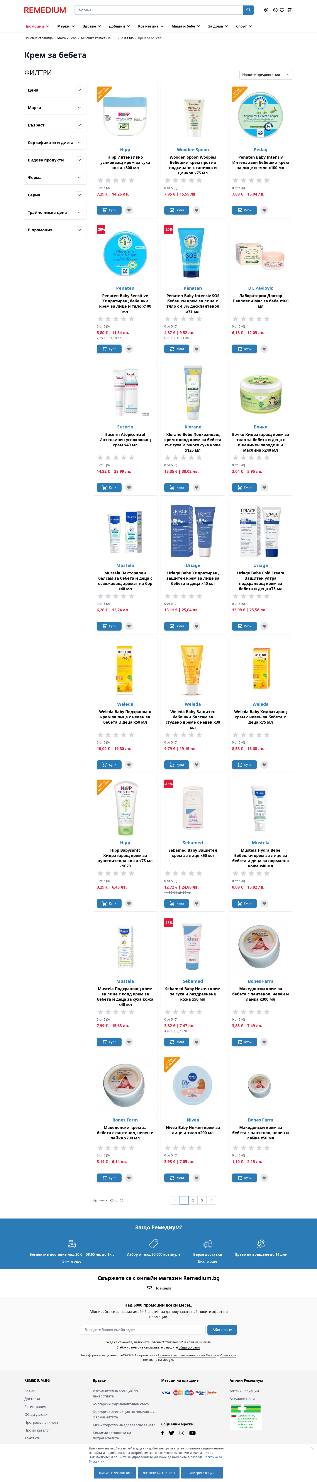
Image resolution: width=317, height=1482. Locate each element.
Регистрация (35, 1406)
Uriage (193, 565)
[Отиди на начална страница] (45, 10)
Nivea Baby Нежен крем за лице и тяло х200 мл (193, 1130)
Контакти (32, 1438)
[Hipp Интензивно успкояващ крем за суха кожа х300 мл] (125, 115)
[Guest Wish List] (281, 10)
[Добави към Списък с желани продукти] (129, 210)
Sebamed (193, 843)
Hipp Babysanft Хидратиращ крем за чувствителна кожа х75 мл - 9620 (125, 858)
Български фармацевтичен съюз (121, 1404)
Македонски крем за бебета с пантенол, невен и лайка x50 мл (260, 1133)
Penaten (125, 288)
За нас (29, 1390)
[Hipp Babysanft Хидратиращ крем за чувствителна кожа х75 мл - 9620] (125, 808)
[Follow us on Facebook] (162, 1433)
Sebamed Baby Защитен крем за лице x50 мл (192, 853)
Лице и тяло (124, 38)
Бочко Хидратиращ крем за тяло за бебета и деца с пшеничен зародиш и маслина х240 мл (260, 442)
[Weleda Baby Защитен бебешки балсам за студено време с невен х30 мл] (193, 670)
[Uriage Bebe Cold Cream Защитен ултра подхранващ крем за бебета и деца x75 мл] (260, 531)
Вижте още (71, 1261)
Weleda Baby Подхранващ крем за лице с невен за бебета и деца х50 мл (125, 717)
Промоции (34, 26)
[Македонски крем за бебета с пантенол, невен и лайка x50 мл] (260, 1085)
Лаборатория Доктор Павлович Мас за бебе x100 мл (260, 301)
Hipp (125, 150)
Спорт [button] (241, 26)
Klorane (193, 427)
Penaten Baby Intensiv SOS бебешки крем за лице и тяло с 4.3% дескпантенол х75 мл (192, 303)
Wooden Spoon (193, 150)
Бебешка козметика (96, 38)
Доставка (32, 1398)
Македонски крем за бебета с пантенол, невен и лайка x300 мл (260, 994)
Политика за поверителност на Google (187, 1355)
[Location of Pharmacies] (266, 10)
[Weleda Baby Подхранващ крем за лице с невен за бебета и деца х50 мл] (125, 670)
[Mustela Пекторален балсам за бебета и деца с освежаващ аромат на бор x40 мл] (125, 531)
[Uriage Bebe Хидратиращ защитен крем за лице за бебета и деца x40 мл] (193, 531)
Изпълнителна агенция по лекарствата (115, 1393)
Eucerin (125, 427)
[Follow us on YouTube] (192, 1433)
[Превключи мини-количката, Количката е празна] (289, 10)
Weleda (125, 704)
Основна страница (38, 38)
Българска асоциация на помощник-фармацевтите (124, 1414)
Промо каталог (37, 1430)
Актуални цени (242, 1398)
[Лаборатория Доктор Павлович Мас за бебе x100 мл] (260, 254)
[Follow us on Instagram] (182, 1433)
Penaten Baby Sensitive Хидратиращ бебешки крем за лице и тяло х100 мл (125, 303)
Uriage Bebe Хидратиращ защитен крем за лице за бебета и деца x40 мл (192, 578)
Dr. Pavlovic (260, 288)
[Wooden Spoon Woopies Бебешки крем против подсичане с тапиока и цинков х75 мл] (193, 115)
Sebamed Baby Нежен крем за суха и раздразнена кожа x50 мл (192, 994)
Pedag (261, 150)
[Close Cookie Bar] (312, 1448)
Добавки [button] (117, 26)
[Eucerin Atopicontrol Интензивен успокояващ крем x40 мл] (125, 392)
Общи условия (36, 1414)
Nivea (193, 1120)
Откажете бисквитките (158, 1473)
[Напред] (211, 1200)
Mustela (125, 565)
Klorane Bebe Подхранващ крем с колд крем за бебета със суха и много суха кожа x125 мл (192, 442)
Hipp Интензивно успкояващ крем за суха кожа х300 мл (125, 162)
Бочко (260, 427)
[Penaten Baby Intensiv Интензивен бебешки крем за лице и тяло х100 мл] (260, 115)
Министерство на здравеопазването (124, 1425)
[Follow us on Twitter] (171, 1433)
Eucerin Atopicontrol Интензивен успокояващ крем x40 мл (125, 439)
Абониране (222, 1329)
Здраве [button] (89, 26)
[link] (175, 1200)
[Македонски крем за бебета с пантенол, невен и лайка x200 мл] (125, 1085)
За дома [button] (215, 26)
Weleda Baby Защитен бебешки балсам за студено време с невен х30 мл (193, 719)
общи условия (189, 1347)
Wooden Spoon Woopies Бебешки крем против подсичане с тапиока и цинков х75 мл (193, 164)
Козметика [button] (148, 26)
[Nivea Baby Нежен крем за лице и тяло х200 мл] (193, 1085)
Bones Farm (260, 981)
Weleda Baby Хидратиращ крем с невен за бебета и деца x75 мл (260, 717)
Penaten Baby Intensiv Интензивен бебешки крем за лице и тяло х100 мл (260, 162)
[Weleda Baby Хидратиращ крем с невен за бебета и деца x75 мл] (260, 670)
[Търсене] (248, 10)
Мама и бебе (66, 38)
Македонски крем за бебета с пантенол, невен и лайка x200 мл (125, 1133)
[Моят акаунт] (275, 10)
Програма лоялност (41, 1422)
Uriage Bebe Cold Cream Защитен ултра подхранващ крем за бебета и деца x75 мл (260, 580)
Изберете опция (202, 1473)
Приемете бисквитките (115, 1473)
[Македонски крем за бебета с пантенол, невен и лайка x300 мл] (260, 947)
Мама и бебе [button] (183, 26)
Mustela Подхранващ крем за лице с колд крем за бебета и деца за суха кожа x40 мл (125, 996)
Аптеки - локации (244, 1390)
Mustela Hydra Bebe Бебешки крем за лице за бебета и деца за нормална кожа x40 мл (260, 858)
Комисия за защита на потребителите (112, 1435)
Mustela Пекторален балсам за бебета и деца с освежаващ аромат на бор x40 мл (125, 580)
